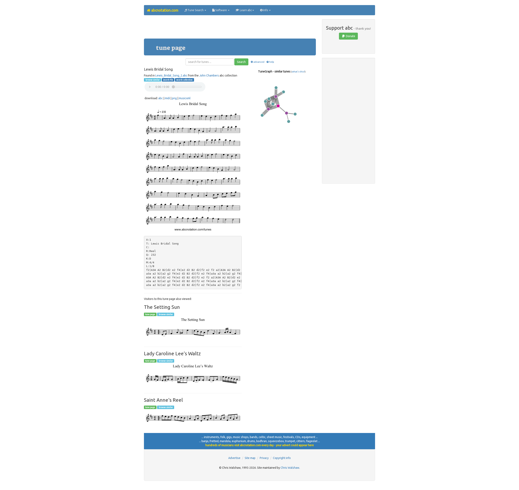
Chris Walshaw (290, 467)
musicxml (185, 98)
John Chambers (209, 75)
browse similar (152, 80)
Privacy (264, 458)
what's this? (298, 71)
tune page (150, 314)
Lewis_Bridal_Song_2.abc (171, 75)
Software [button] (221, 10)
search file (168, 80)
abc (160, 98)
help (271, 61)
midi (167, 98)
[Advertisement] (230, 28)
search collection (184, 80)
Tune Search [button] (195, 10)
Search (241, 62)
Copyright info (282, 458)
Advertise (234, 458)
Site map (250, 458)
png (174, 98)
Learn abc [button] (245, 10)
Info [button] (266, 10)
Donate (350, 36)
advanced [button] (258, 61)
